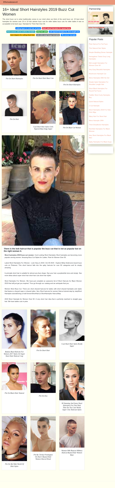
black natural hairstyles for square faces (56, 28)
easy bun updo (42, 31)
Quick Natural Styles (96, 101)
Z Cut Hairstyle (94, 106)
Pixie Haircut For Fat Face (98, 44)
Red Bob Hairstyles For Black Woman (99, 130)
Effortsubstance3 (10, 2)
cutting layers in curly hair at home (28, 28)
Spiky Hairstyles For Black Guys (100, 142)
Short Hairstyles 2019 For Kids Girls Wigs (100, 111)
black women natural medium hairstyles (21, 31)
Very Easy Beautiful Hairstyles (99, 69)
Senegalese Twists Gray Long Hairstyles (99, 58)
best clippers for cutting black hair (22, 35)
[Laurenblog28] (100, 18)
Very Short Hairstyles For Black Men (100, 136)
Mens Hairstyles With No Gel (99, 78)
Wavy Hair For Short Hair (98, 116)
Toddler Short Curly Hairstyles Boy (99, 96)
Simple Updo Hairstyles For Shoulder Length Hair (98, 83)
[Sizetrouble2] (100, 30)
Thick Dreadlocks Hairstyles (99, 125)
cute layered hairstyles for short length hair (64, 31)
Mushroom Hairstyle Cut (97, 74)
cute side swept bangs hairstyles (48, 35)
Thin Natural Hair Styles (97, 48)
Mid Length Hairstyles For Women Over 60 (98, 64)
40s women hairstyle (68, 35)
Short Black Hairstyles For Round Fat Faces (98, 90)
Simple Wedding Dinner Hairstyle (100, 52)
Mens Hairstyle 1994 (96, 120)
